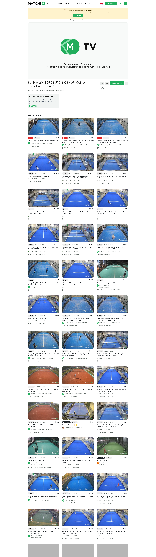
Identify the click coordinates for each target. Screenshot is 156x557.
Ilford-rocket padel (104, 285)
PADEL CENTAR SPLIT (71, 500)
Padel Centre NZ (48, 143)
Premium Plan (69, 12)
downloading (51, 12)
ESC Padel (34, 178)
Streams (60, 3)
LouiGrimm (68, 427)
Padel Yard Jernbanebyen (106, 465)
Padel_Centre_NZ (36, 143)
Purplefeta (102, 463)
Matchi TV (34, 500)
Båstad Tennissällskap (45, 393)
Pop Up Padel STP (44, 500)
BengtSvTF (34, 393)
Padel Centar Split (70, 502)
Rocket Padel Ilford (104, 287)
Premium (79, 3)
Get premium (78, 15)
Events (70, 3)
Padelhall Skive (78, 427)
